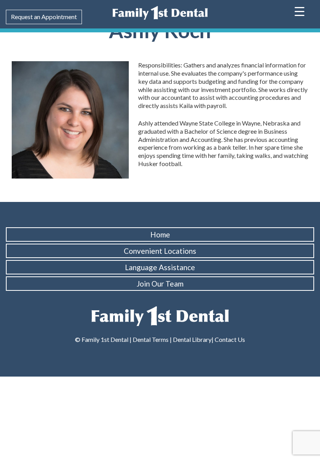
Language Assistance (160, 267)
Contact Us (229, 339)
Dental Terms (151, 339)
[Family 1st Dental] (159, 12)
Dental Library (192, 339)
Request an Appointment (44, 16)
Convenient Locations (160, 250)
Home (160, 234)
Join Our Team (160, 283)
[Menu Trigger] (299, 10)
